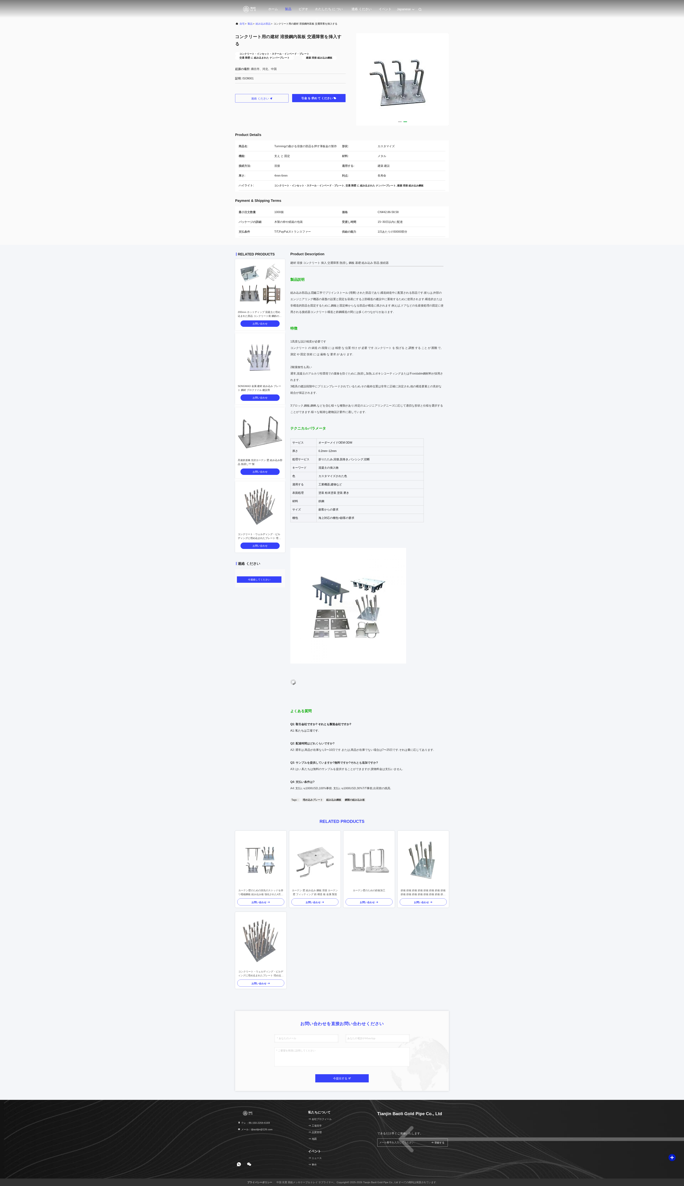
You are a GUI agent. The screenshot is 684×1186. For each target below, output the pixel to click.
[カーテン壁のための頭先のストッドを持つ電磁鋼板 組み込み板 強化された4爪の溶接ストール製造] (260, 859)
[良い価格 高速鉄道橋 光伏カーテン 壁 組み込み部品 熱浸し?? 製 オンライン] (260, 432)
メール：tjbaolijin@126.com (256, 1129)
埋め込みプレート (313, 799)
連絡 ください (361, 9)
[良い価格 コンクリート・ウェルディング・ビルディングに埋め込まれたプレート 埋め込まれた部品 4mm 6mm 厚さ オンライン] (260, 506)
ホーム (273, 9)
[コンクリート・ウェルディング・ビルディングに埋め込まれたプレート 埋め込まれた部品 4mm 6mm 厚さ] (260, 940)
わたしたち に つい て (329, 10)
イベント (385, 9)
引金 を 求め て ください (317, 98)
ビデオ (303, 9)
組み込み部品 (263, 23)
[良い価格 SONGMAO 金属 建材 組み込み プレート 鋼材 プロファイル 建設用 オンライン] (260, 358)
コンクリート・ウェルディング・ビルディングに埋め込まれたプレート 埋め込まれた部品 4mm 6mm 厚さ (259, 538)
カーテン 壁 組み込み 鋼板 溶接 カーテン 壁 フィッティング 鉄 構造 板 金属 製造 (315, 892)
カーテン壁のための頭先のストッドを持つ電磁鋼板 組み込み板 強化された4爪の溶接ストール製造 (260, 892)
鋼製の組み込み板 (355, 799)
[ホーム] (249, 8)
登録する (439, 1142)
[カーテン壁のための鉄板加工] (369, 859)
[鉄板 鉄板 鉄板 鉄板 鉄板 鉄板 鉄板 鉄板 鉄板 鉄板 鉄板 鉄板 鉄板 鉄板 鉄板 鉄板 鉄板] (423, 859)
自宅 (242, 23)
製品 (288, 9)
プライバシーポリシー (259, 1182)
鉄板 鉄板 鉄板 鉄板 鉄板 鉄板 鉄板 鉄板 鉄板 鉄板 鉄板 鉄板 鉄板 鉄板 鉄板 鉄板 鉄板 (423, 892)
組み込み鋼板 (333, 799)
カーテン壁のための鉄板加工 (369, 890)
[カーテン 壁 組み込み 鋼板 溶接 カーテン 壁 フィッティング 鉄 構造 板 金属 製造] (315, 859)
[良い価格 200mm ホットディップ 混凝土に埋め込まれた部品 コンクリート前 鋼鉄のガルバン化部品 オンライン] (260, 284)
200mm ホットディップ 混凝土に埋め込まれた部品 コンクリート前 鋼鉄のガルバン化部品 (260, 316)
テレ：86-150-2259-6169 (255, 1122)
